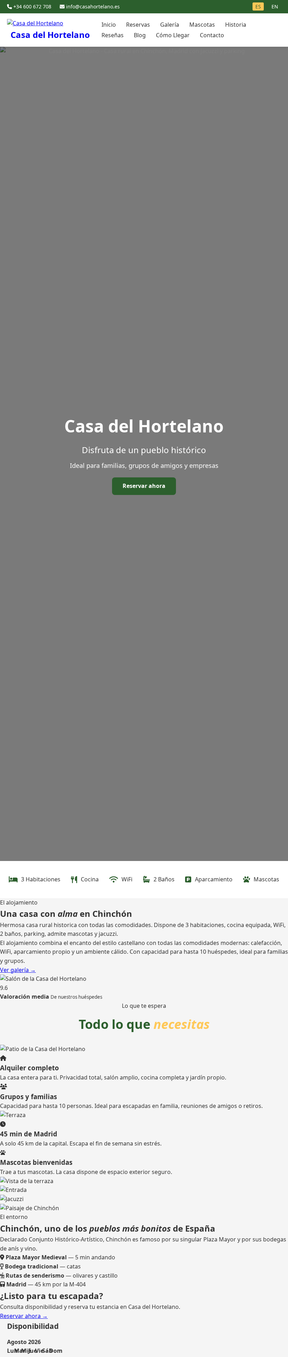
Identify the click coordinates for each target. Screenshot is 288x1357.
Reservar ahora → (24, 1316)
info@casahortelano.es (92, 6)
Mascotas (202, 24)
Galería (169, 24)
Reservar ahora (144, 486)
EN (274, 6)
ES (258, 6)
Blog (140, 35)
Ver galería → (18, 970)
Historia (235, 24)
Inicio (109, 24)
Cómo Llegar (173, 35)
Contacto (212, 35)
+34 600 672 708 (32, 6)
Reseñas (113, 35)
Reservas (138, 24)
